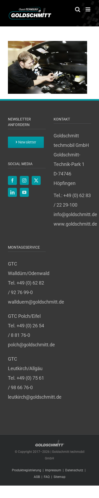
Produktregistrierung (26, 470)
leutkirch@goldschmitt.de (35, 397)
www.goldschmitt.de (75, 224)
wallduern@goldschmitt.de (36, 302)
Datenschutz (74, 470)
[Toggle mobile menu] (88, 9)
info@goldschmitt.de (75, 214)
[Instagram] (24, 180)
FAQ (47, 477)
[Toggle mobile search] (77, 9)
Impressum (53, 470)
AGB (37, 477)
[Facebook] (12, 180)
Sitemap (59, 477)
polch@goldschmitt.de (31, 344)
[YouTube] (24, 192)
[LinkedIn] (12, 192)
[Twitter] (36, 180)
